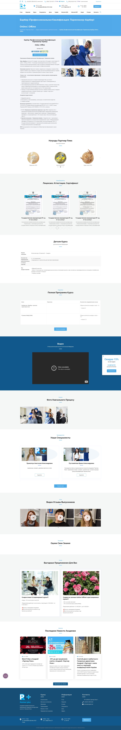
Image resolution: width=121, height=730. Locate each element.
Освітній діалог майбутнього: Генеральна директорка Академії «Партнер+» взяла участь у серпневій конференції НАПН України (87, 663)
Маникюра (43, 704)
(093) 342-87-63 (72, 1)
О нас (21, 12)
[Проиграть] (33, 518)
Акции (82, 12)
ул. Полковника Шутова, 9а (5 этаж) (44, 7)
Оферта (63, 711)
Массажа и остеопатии (46, 702)
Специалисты (42, 12)
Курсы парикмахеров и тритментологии (46, 29)
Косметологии (44, 699)
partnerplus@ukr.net (88, 704)
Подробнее (39, 475)
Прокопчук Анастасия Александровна (40, 463)
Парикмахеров (44, 706)
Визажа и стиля (44, 708)
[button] (21, 157)
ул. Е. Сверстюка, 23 (66, 7)
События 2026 (64, 12)
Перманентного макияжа (47, 711)
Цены (50, 12)
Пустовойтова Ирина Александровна (81, 463)
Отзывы (89, 12)
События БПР (74, 12)
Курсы (34, 12)
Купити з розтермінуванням (40, 54)
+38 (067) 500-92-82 (32, 1)
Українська (98, 1)
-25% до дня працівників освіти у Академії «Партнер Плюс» (59, 661)
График (56, 12)
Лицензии (28, 12)
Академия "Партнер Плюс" (27, 29)
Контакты (96, 12)
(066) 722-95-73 (50, 1)
